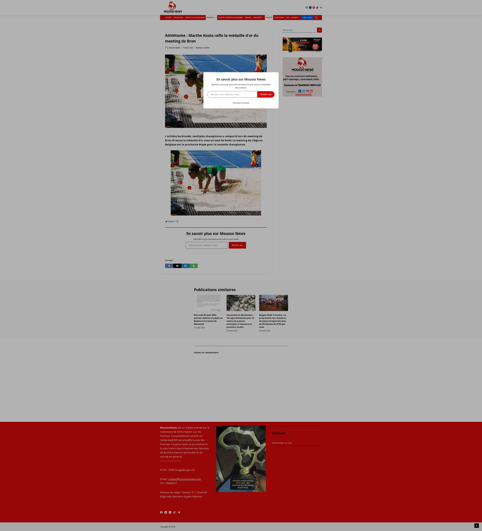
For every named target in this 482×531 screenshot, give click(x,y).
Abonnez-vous (266, 94)
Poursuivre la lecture (241, 103)
